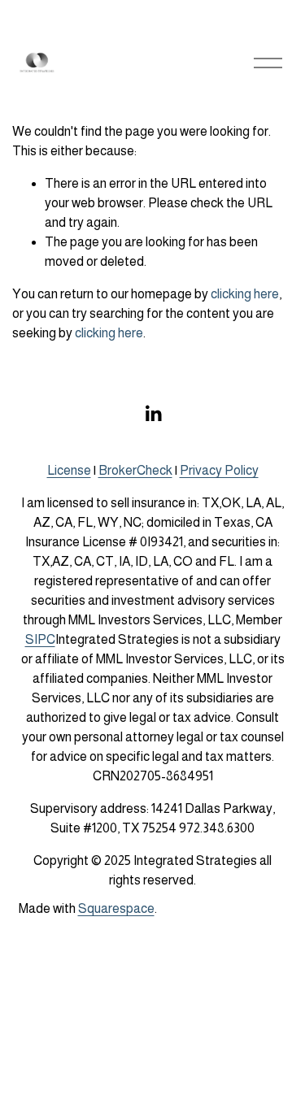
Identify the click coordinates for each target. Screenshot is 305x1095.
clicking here (245, 294)
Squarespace (116, 908)
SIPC (40, 639)
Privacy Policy (219, 470)
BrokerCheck (135, 470)
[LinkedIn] (153, 414)
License (69, 470)
